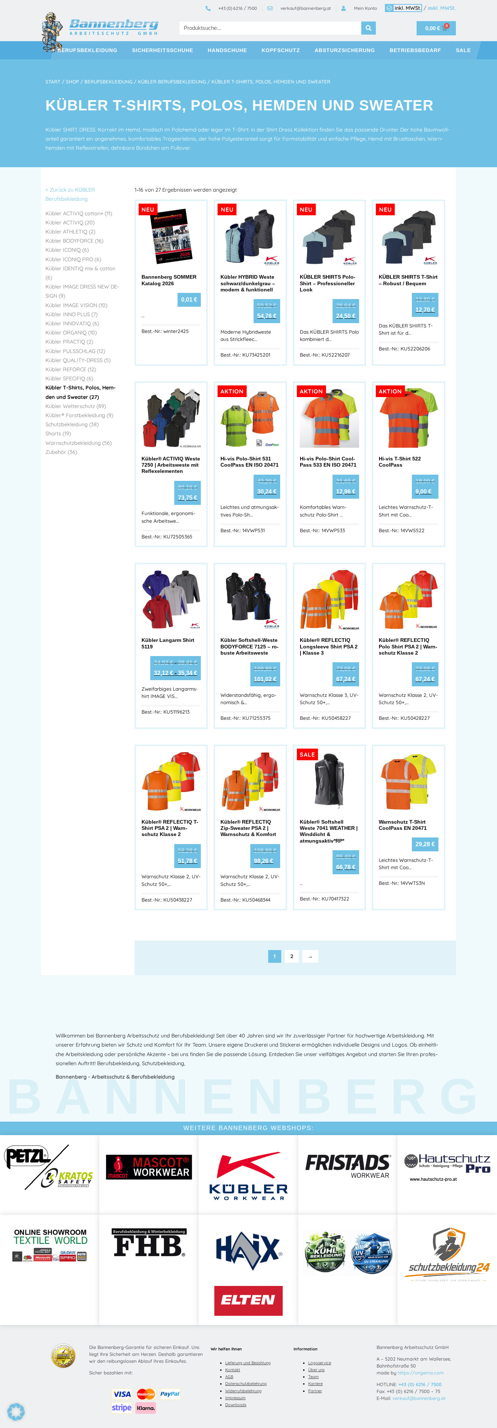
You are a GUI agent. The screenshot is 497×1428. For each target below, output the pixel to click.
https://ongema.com (421, 1373)
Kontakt (232, 1369)
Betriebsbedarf (415, 50)
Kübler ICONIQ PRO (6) (73, 259)
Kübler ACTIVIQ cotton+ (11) (78, 213)
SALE (463, 50)
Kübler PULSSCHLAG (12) (75, 351)
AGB (229, 1376)
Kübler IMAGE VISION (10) (76, 305)
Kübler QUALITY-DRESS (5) (78, 360)
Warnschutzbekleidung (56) (78, 443)
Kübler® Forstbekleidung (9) (79, 415)
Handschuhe (227, 50)
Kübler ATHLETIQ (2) (70, 231)
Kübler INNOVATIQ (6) (72, 323)
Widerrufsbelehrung (243, 1390)
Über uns (316, 1369)
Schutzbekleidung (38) (72, 424)
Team (313, 1376)
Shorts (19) (58, 433)
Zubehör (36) (61, 452)
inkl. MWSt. (408, 8)
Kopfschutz (281, 50)
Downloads (235, 1404)
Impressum (235, 1397)
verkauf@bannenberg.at (419, 1398)
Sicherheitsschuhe (162, 50)
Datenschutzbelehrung (246, 1383)
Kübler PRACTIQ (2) (69, 341)
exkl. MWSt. (442, 8)
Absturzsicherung (345, 50)
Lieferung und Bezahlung (248, 1362)
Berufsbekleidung (87, 50)
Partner (315, 1390)
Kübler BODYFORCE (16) (74, 241)
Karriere (315, 1383)
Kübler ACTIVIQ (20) (70, 222)
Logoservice (319, 1362)
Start (52, 82)
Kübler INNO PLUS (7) (71, 314)
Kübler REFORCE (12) (70, 369)
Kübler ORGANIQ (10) (71, 332)
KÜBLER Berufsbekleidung (172, 82)
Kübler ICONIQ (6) (67, 250)
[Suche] (368, 28)
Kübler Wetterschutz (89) (75, 406)
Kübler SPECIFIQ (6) (69, 378)
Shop (72, 82)
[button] (16, 1412)
